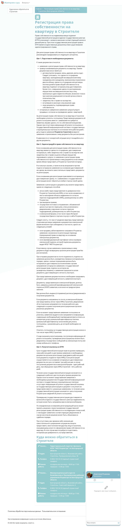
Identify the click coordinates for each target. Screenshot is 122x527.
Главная (39, 9)
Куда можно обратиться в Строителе (19, 10)
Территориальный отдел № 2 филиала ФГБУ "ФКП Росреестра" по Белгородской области (66, 448)
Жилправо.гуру (12, 2)
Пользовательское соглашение (53, 511)
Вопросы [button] (25, 3)
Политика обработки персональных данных (24, 511)
